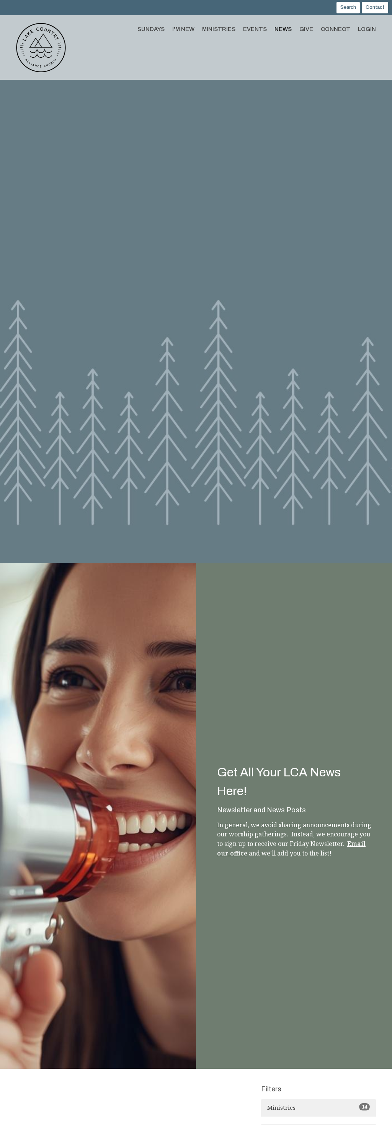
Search (348, 7)
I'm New (183, 29)
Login (367, 29)
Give (306, 29)
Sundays (151, 29)
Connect (335, 29)
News (283, 29)
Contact (375, 7)
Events (255, 29)
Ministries (218, 29)
